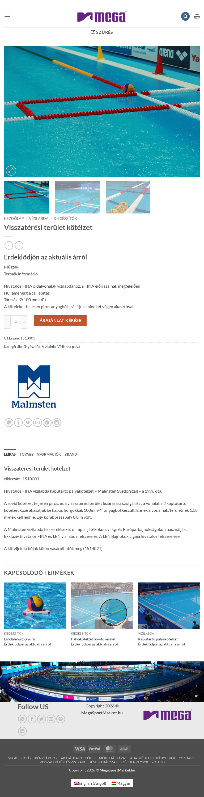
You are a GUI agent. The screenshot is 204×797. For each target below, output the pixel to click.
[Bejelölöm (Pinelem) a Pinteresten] (47, 422)
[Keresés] (185, 16)
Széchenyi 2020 (134, 762)
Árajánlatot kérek (78, 758)
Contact (187, 758)
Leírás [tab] (10, 454)
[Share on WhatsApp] (9, 422)
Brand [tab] (71, 454)
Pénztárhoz (46, 758)
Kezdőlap (14, 218)
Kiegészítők (65, 218)
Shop (12, 758)
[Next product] (9, 245)
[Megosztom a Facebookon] (18, 422)
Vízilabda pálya (68, 347)
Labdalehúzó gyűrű (19, 639)
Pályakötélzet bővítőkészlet (93, 639)
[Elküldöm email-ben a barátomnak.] (37, 422)
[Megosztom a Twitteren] (28, 422)
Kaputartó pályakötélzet (158, 639)
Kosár (26, 758)
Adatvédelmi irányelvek (152, 758)
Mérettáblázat (113, 758)
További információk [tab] (40, 454)
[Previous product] (19, 245)
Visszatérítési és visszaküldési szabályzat (78, 762)
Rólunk (158, 762)
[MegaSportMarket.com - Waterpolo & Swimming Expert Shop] (102, 16)
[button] (7, 16)
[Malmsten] (34, 388)
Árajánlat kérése (60, 320)
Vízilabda (39, 218)
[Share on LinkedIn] (56, 422)
